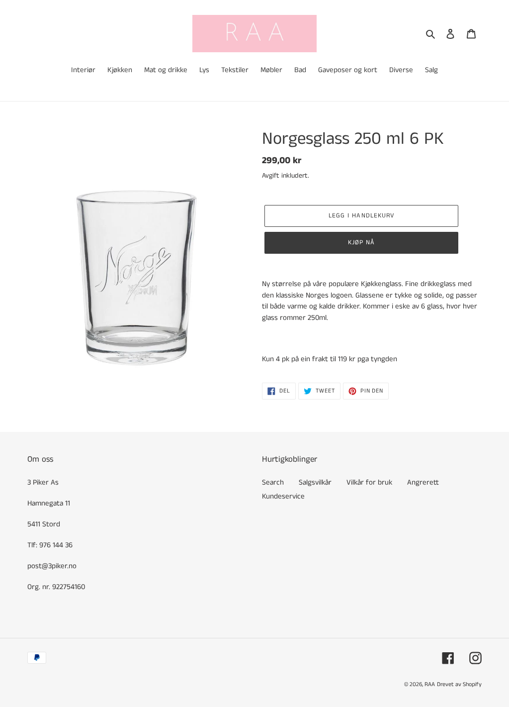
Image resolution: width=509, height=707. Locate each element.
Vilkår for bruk (369, 482)
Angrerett (423, 482)
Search (273, 482)
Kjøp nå (361, 242)
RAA (429, 684)
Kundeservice (283, 496)
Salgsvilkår (315, 482)
